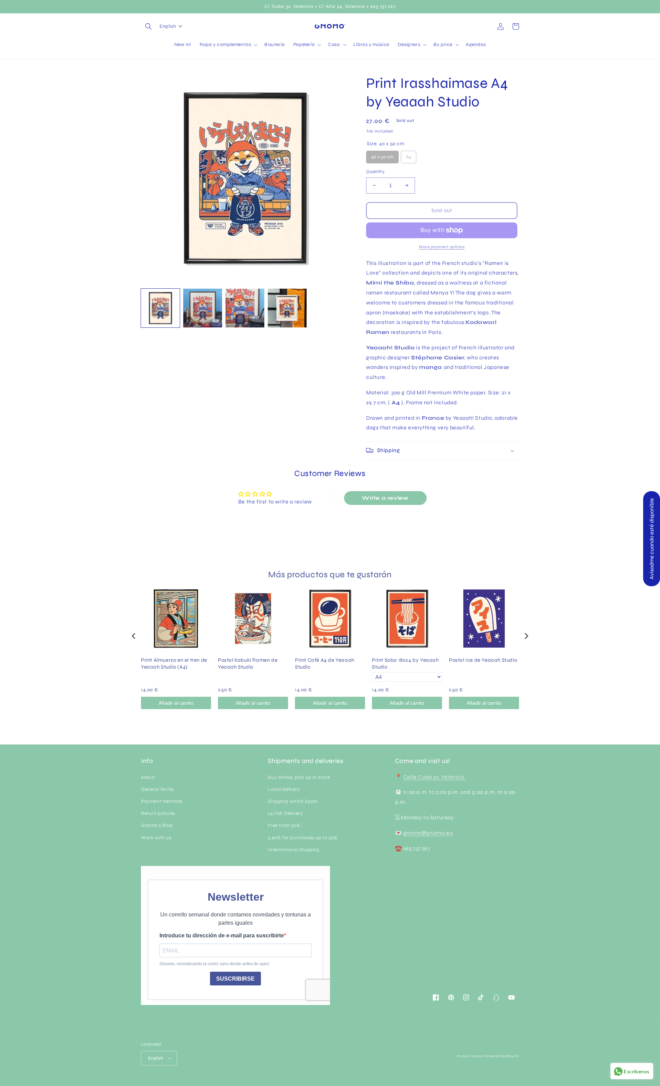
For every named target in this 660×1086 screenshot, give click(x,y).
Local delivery (284, 789)
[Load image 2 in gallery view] (202, 308)
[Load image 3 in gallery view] (245, 308)
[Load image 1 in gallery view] (160, 308)
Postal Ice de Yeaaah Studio (483, 660)
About (148, 777)
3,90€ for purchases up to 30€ (303, 838)
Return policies (158, 813)
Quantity (375, 171)
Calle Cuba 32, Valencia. (434, 777)
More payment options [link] (441, 246)
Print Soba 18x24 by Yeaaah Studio (405, 663)
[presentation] (134, 636)
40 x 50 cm (382, 155)
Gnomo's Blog (157, 825)
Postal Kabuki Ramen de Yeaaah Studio (247, 663)
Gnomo (477, 1056)
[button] (148, 26)
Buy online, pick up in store (299, 777)
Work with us (156, 838)
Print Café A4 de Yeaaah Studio (324, 663)
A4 (408, 155)
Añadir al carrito (176, 703)
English (155, 1058)
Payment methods (162, 801)
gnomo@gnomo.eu (428, 833)
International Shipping (293, 850)
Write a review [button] (385, 498)
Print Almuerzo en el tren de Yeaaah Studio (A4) (174, 663)
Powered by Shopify (502, 1056)
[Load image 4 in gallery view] (287, 308)
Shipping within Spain (293, 801)
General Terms (157, 789)
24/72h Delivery (285, 813)
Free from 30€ (284, 825)
